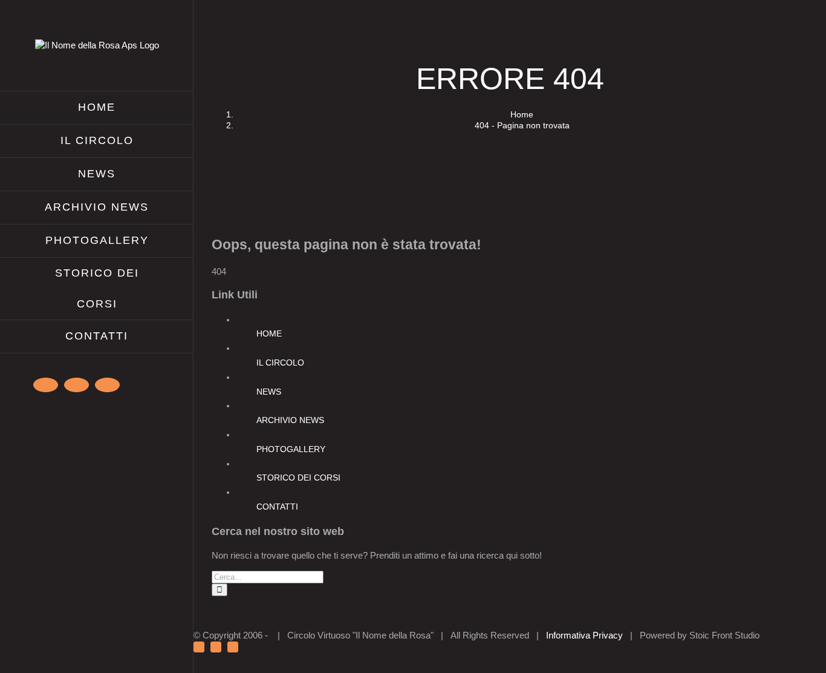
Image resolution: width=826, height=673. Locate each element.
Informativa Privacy (584, 635)
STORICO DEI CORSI (298, 477)
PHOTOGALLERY (290, 449)
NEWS (268, 391)
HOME (269, 333)
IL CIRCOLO (280, 362)
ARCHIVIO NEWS (290, 420)
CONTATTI (277, 506)
